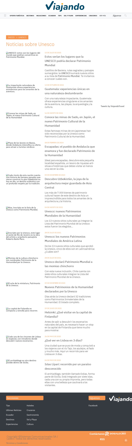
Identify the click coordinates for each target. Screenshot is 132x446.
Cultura (30, 424)
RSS (102, 439)
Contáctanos (97, 434)
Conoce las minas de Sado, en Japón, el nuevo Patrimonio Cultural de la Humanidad (70, 121)
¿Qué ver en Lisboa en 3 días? (63, 340)
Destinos (30, 16)
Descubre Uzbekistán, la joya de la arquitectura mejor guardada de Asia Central (68, 183)
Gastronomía (33, 415)
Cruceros (93, 16)
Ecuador (52, 16)
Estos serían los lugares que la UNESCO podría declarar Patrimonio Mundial (68, 61)
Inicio (11, 37)
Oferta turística (17, 16)
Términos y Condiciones (17, 443)
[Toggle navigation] (4, 15)
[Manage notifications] (126, 440)
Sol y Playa (68, 16)
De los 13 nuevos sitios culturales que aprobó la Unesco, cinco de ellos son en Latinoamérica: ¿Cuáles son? (70, 248)
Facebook (93, 405)
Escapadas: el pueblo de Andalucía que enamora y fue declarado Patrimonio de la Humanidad (70, 151)
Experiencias (81, 16)
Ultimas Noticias (13, 410)
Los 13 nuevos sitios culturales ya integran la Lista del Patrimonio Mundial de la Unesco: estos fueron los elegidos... (68, 223)
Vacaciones (41, 16)
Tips (59, 16)
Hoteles (30, 405)
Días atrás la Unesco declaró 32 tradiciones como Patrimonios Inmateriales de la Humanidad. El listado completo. (68, 299)
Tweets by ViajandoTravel (112, 106)
